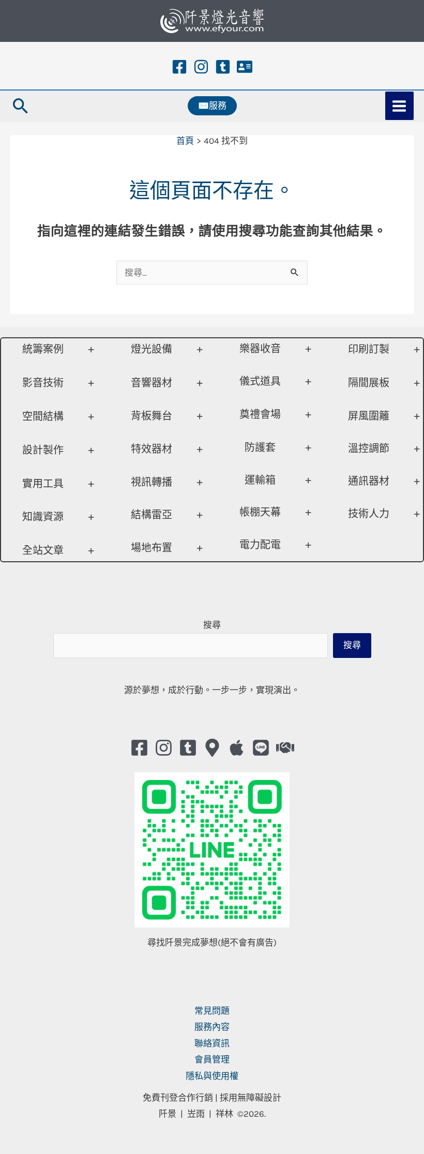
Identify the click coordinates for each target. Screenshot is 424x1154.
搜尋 (212, 625)
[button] (20, 105)
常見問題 (212, 1011)
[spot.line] (261, 748)
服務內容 (212, 1027)
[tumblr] (223, 66)
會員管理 (212, 1059)
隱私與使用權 (212, 1076)
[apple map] (237, 748)
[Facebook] (179, 66)
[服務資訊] (244, 66)
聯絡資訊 (212, 1043)
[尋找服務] (285, 748)
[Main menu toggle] (399, 106)
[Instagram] (201, 66)
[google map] (212, 748)
